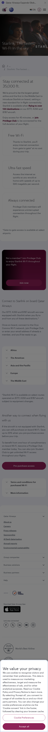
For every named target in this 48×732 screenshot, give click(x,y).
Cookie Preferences (24, 717)
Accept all (24, 726)
